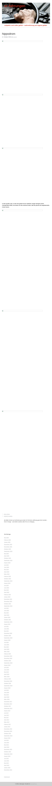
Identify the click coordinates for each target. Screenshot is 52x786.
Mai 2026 (6, 537)
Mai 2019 (6, 672)
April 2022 (6, 615)
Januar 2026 (7, 542)
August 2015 (7, 756)
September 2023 (8, 581)
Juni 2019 (6, 669)
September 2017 (8, 708)
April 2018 (6, 697)
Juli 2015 (6, 758)
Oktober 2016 (7, 733)
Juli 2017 (6, 713)
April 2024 (6, 571)
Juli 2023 (6, 585)
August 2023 (7, 583)
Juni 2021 (6, 628)
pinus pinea (7, 514)
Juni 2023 (6, 587)
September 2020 (8, 637)
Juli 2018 (6, 690)
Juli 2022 (6, 608)
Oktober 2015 (7, 751)
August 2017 (7, 710)
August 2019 (7, 665)
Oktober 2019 (7, 660)
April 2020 (6, 649)
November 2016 (8, 731)
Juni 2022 (6, 610)
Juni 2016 (6, 742)
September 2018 (8, 685)
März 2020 (6, 651)
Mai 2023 (6, 590)
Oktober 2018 (7, 683)
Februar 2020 (7, 653)
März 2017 (6, 722)
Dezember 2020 (8, 633)
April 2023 (6, 592)
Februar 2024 (7, 576)
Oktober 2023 (7, 578)
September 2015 (8, 754)
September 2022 (8, 606)
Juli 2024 (6, 565)
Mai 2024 (6, 569)
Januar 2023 (7, 597)
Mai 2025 (6, 553)
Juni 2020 (6, 644)
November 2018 (8, 681)
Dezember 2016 (8, 729)
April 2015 (6, 765)
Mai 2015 (6, 763)
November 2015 (8, 749)
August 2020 (7, 640)
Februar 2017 (7, 724)
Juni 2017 (6, 715)
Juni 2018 (6, 692)
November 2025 (8, 546)
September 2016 (8, 735)
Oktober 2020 (7, 635)
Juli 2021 (6, 626)
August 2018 (7, 688)
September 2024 (8, 560)
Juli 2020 (6, 642)
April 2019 (6, 674)
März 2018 (6, 699)
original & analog (8, 516)
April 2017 (6, 719)
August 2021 (7, 624)
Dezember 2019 (8, 656)
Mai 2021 (6, 631)
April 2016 (6, 747)
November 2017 (8, 704)
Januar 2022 (7, 617)
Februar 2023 (7, 594)
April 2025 (6, 556)
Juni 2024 (6, 567)
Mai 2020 (6, 647)
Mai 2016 (6, 744)
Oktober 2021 (7, 619)
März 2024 (6, 574)
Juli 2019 (6, 667)
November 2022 (8, 601)
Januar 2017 (7, 726)
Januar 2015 (7, 767)
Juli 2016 (6, 740)
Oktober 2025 (7, 549)
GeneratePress (33, 783)
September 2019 (8, 663)
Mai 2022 (6, 612)
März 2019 (6, 676)
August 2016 (7, 738)
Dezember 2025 (8, 544)
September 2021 (8, 622)
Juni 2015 (6, 760)
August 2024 (7, 562)
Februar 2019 (7, 678)
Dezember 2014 (8, 770)
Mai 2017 (6, 717)
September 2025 (8, 551)
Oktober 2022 (7, 603)
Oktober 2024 (7, 558)
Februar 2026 (7, 540)
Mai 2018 (6, 694)
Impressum (7, 777)
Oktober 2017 (7, 706)
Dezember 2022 (8, 599)
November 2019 (8, 658)
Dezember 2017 (8, 701)
